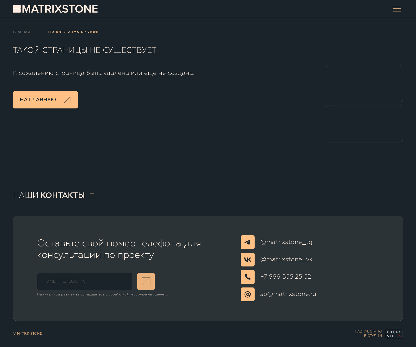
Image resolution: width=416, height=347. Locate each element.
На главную (38, 99)
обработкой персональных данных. (138, 294)
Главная (21, 32)
